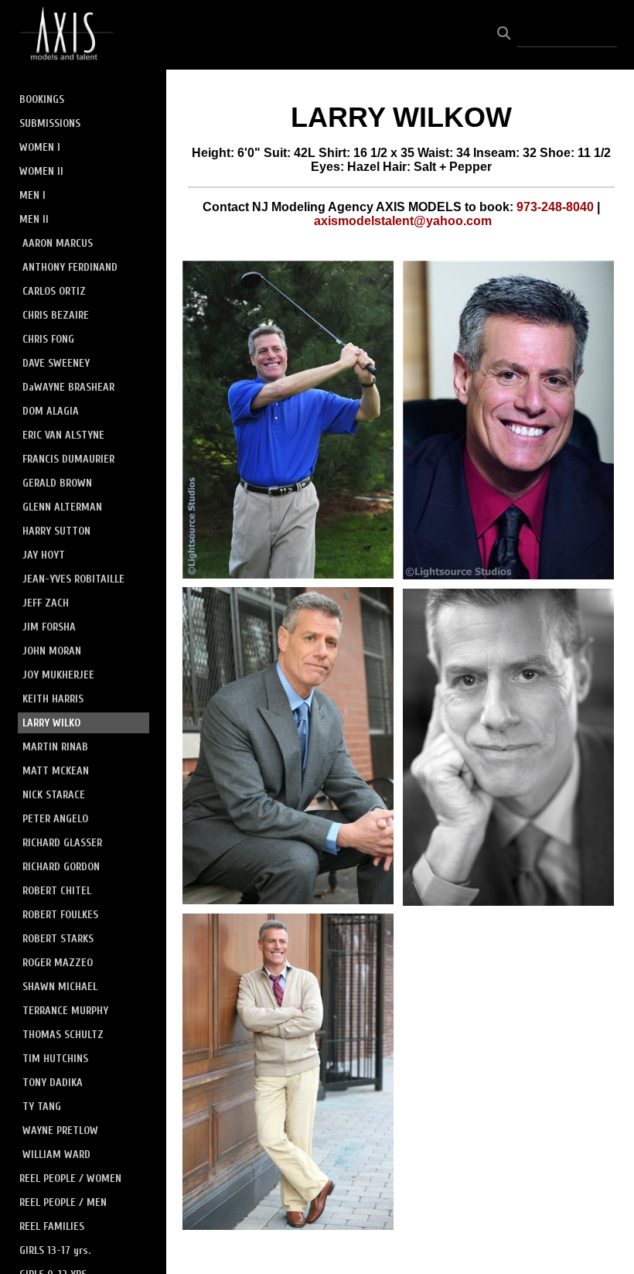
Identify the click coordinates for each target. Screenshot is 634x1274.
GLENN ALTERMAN (62, 507)
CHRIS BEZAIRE (55, 315)
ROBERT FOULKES (60, 914)
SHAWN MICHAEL (59, 986)
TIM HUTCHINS (55, 1058)
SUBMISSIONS (49, 123)
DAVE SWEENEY (56, 363)
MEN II (34, 219)
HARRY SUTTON (56, 531)
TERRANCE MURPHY (65, 1010)
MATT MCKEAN (55, 770)
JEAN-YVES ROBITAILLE (73, 579)
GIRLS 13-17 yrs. (54, 1250)
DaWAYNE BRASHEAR (68, 387)
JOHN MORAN (51, 650)
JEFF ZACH (45, 603)
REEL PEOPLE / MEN (63, 1202)
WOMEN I (39, 147)
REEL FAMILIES (51, 1226)
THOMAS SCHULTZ (63, 1034)
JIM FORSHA (49, 627)
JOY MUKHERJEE (58, 674)
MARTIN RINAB (55, 746)
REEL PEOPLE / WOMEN (70, 1178)
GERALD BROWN (57, 483)
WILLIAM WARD (56, 1154)
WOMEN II (41, 171)
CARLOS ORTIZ (54, 291)
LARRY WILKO (51, 722)
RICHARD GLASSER (62, 842)
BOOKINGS (41, 99)
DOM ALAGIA (50, 411)
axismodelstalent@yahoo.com (403, 220)
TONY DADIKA (52, 1082)
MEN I (32, 195)
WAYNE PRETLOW (60, 1130)
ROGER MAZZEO (57, 962)
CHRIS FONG (48, 339)
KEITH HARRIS (53, 698)
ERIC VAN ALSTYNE (63, 435)
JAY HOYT (43, 555)
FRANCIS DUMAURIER (68, 459)
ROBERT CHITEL (56, 890)
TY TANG (41, 1106)
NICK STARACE (53, 794)
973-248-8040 (555, 206)
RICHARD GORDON (61, 866)
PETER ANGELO (55, 818)
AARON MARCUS (57, 243)
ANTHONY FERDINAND (70, 267)
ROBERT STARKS (58, 938)
